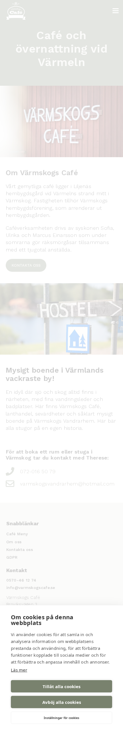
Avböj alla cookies (61, 702)
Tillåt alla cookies (61, 686)
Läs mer (19, 670)
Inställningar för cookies (61, 718)
